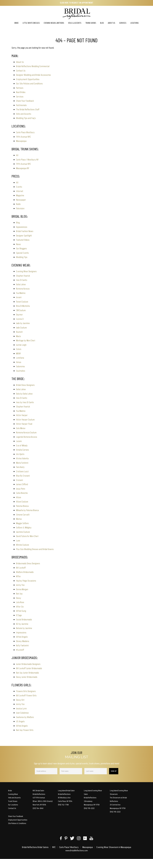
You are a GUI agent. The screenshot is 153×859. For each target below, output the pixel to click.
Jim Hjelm (20, 454)
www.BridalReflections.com (76, 850)
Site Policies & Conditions (17, 823)
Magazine (20, 195)
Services (19, 96)
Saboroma (20, 366)
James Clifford (22, 484)
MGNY (18, 353)
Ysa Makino (20, 293)
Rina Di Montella (23, 306)
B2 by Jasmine (22, 624)
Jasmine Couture (23, 532)
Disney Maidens (22, 641)
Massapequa (21, 141)
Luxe (18, 540)
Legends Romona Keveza (26, 437)
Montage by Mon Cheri (25, 340)
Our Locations (13, 804)
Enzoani (19, 480)
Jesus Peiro (20, 489)
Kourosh (19, 332)
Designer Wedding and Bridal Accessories (33, 75)
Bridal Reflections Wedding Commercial (33, 66)
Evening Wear (13, 794)
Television (20, 208)
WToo (18, 576)
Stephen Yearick (23, 276)
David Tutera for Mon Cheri (27, 536)
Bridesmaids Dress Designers (28, 563)
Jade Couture (21, 327)
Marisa (19, 519)
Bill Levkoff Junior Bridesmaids (29, 668)
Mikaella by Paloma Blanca (27, 510)
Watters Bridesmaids (25, 572)
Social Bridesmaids (24, 619)
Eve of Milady (22, 445)
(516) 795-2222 (89, 808)
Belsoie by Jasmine (24, 628)
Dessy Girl (20, 700)
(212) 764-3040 (38, 808)
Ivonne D (20, 319)
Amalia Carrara (22, 450)
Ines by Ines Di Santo (25, 402)
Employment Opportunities (27, 79)
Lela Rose (20, 602)
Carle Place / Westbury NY (27, 159)
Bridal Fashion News (24, 231)
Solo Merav (20, 428)
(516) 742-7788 (63, 804)
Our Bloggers (21, 248)
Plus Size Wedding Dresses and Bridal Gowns (35, 549)
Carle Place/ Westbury (69, 847)
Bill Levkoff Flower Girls (26, 695)
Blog (18, 222)
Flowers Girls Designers (26, 691)
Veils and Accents (23, 114)
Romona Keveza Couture (26, 432)
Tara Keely (20, 467)
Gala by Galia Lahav (24, 394)
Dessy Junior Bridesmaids (26, 677)
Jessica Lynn (21, 708)
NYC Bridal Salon (38, 790)
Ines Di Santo (21, 280)
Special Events (22, 253)
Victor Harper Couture (25, 419)
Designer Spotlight (24, 235)
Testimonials (21, 105)
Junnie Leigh (21, 345)
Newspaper (21, 200)
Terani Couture (22, 301)
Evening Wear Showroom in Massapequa (113, 847)
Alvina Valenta (22, 458)
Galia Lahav (21, 284)
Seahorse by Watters (25, 717)
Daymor (19, 314)
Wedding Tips (21, 257)
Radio (18, 204)
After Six (20, 606)
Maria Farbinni (22, 463)
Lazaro (19, 441)
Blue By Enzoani (23, 476)
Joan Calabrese (22, 713)
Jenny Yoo (20, 585)
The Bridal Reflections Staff (27, 109)
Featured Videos (22, 240)
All (17, 155)
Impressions (21, 632)
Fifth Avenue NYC (23, 137)
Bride (10, 790)
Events (19, 187)
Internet (19, 191)
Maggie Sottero (22, 523)
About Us (20, 62)
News (18, 244)
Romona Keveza (22, 288)
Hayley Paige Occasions (26, 581)
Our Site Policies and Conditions (29, 83)
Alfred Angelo (22, 637)
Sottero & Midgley (23, 527)
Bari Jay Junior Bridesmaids (27, 673)
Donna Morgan (22, 589)
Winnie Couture (22, 545)
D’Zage (19, 615)
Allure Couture (22, 501)
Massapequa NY (22, 168)
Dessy (18, 598)
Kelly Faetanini (22, 645)
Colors (18, 349)
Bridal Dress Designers (25, 385)
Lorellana (20, 358)
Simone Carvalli (22, 514)
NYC (54, 847)
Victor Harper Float (24, 424)
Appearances (21, 227)
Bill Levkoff (21, 568)
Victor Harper (22, 415)
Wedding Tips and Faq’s (26, 118)
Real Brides (20, 92)
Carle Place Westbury (25, 132)
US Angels (20, 721)
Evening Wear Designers (26, 271)
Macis (18, 336)
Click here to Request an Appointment (76, 2)
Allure (18, 497)
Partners (19, 88)
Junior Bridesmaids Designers (28, 664)
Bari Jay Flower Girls (24, 730)
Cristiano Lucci (22, 471)
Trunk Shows (12, 801)
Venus (18, 362)
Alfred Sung (21, 611)
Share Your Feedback (25, 101)
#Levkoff (20, 650)
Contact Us (20, 70)
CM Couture (21, 310)
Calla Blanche (22, 493)
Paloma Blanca (22, 506)
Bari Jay (19, 593)
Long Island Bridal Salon (66, 790)
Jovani (18, 297)
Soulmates (20, 371)
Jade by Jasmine (23, 323)
